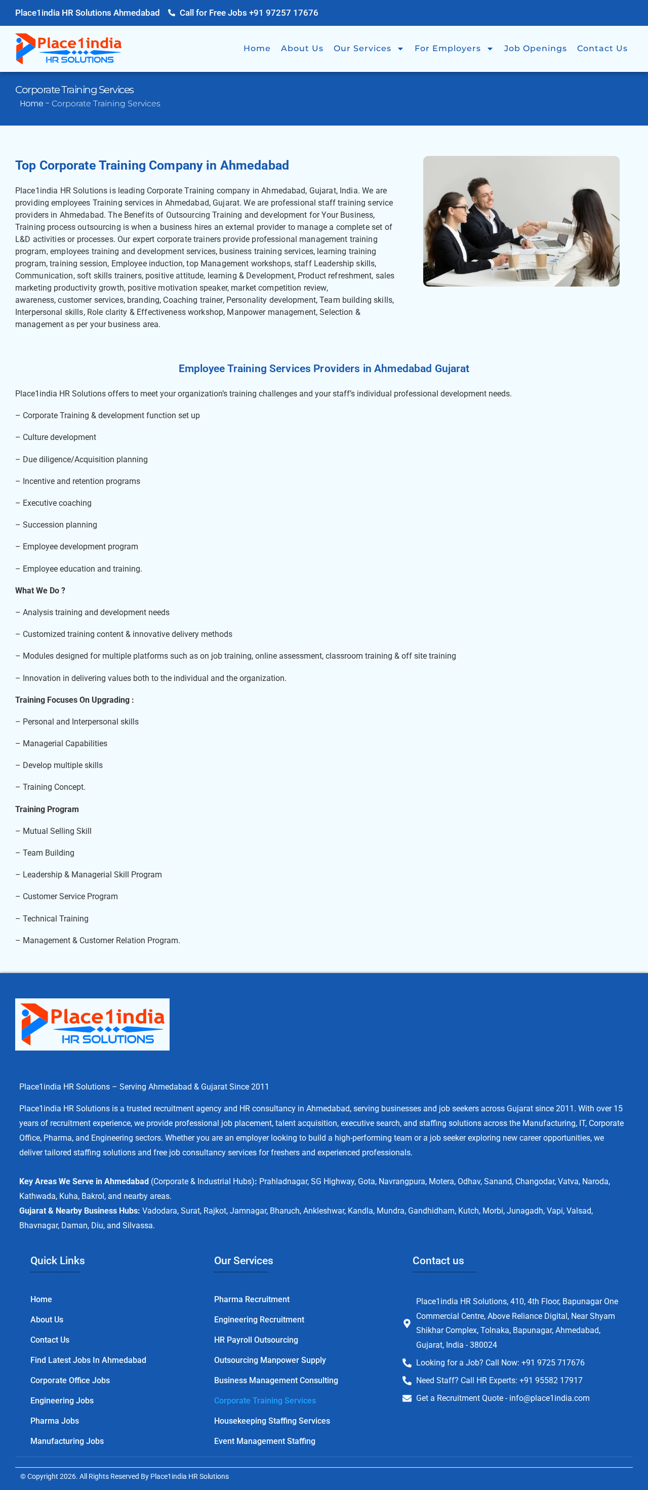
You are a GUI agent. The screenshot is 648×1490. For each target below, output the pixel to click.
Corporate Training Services (265, 1400)
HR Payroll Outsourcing (256, 1340)
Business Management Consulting (276, 1380)
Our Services (362, 48)
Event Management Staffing (264, 1441)
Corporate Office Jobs (70, 1380)
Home (257, 48)
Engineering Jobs (62, 1400)
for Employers (448, 48)
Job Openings (535, 48)
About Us (302, 48)
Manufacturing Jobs (67, 1441)
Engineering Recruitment (259, 1319)
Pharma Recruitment (252, 1299)
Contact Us (602, 48)
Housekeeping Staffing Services (272, 1421)
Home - (36, 103)
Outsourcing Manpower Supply (270, 1360)
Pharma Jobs (54, 1421)
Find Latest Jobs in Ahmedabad (88, 1360)
